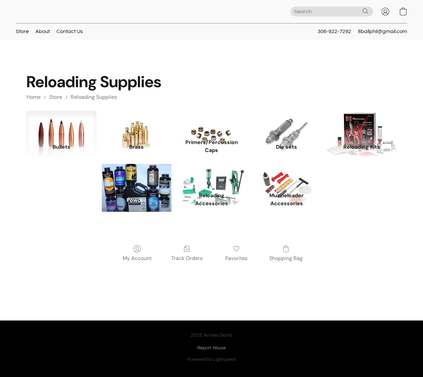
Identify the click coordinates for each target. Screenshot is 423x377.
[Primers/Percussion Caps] (212, 123)
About (42, 31)
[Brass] (137, 123)
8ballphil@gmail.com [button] (382, 31)
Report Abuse (211, 348)
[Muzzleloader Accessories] (287, 176)
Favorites (236, 258)
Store (22, 31)
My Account (137, 258)
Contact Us (70, 31)
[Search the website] (365, 11)
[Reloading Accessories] (212, 176)
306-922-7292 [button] (334, 31)
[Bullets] (61, 123)
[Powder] (137, 176)
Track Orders (187, 258)
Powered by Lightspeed (211, 359)
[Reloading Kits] (362, 123)
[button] (385, 11)
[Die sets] (287, 123)
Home (33, 97)
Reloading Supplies (94, 97)
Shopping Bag (286, 258)
